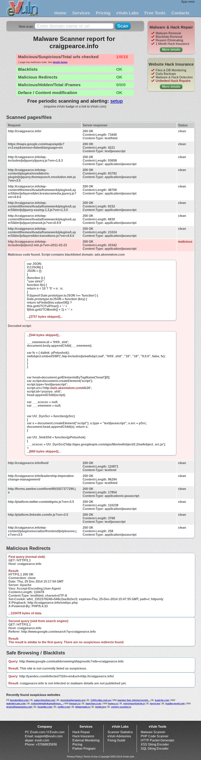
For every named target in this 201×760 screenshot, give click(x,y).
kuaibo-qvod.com (175, 703)
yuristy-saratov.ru (121, 707)
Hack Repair (81, 732)
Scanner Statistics (120, 732)
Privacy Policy (74, 756)
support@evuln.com (48, 736)
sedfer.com (64, 707)
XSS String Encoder (155, 744)
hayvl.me (155, 703)
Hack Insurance (83, 736)
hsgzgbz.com (44, 707)
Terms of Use (91, 756)
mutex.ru (113, 703)
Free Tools (154, 13)
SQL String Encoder (154, 748)
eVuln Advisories (119, 736)
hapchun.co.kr (93, 703)
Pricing (103, 13)
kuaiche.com (162, 700)
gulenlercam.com (16, 703)
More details (171, 49)
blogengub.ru (82, 707)
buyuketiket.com (19, 700)
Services (81, 13)
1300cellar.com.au (100, 700)
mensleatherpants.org (72, 700)
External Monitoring (86, 740)
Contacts (180, 13)
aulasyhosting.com (44, 700)
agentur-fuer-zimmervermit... (133, 700)
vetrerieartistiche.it (134, 703)
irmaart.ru (74, 703)
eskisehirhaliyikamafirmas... (47, 703)
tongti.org (100, 707)
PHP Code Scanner (154, 736)
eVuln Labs (127, 13)
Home (60, 13)
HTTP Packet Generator (157, 740)
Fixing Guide (116, 740)
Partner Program (83, 748)
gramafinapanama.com (19, 707)
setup (116, 101)
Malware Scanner (153, 732)
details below (60, 62)
